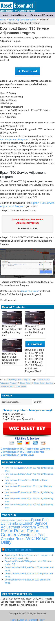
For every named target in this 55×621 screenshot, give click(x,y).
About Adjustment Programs (14, 139)
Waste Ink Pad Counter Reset (13, 386)
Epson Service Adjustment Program (24, 525)
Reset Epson (25, 383)
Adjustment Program (41, 15)
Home (5, 15)
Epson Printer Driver (19, 549)
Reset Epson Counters (43, 383)
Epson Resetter (17, 6)
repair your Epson (30, 291)
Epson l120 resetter (8, 520)
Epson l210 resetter (23, 520)
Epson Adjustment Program (22, 19)
